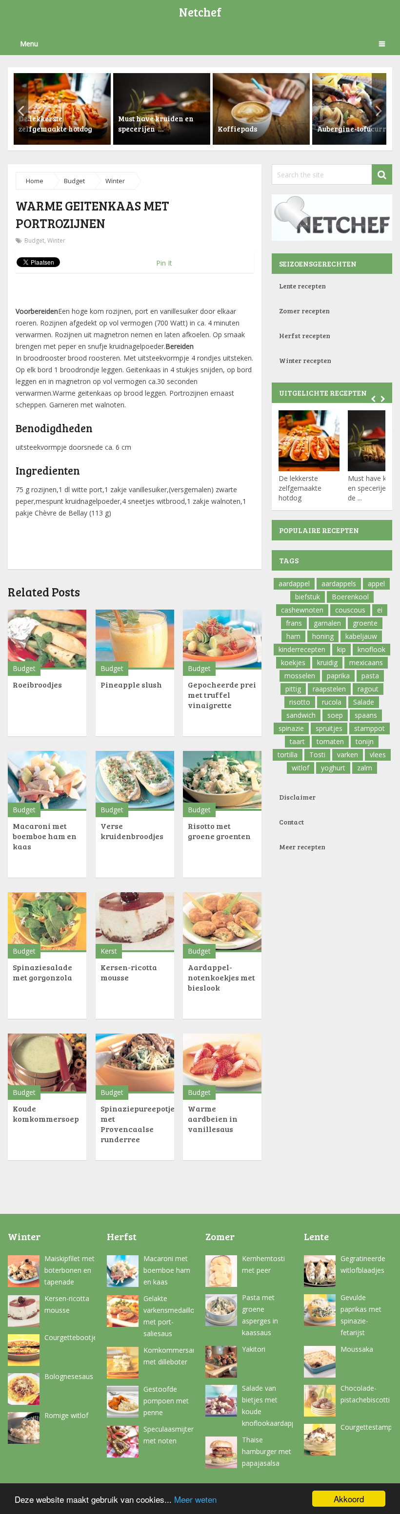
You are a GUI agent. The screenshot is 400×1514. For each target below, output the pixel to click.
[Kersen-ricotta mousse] (135, 922)
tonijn (365, 741)
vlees (378, 754)
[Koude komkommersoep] (47, 1063)
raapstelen (329, 688)
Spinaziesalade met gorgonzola (42, 972)
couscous (350, 609)
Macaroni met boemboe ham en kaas (45, 836)
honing (323, 636)
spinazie (291, 728)
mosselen (299, 675)
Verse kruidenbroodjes (131, 831)
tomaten (330, 741)
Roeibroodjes (37, 684)
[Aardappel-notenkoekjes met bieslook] (222, 922)
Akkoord (349, 1499)
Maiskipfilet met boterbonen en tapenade (69, 1270)
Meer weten (195, 1499)
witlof (300, 767)
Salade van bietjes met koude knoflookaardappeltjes (267, 1405)
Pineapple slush (131, 684)
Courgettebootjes (69, 1337)
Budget (74, 180)
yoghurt (333, 767)
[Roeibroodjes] (47, 640)
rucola (331, 702)
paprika (338, 675)
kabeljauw (361, 636)
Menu (29, 43)
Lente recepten (302, 285)
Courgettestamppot (365, 1427)
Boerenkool (350, 596)
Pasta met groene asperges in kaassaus (260, 1315)
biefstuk (307, 596)
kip (341, 649)
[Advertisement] (134, 287)
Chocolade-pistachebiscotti (365, 1393)
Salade (363, 702)
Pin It (164, 263)
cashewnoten (302, 609)
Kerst (108, 951)
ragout (368, 688)
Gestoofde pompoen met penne (166, 1400)
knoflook (371, 649)
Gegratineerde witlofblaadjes (362, 1264)
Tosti (317, 754)
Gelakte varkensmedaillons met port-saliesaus (168, 1316)
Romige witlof (66, 1415)
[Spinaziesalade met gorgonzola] (47, 922)
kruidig (327, 662)
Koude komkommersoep (46, 1113)
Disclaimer (297, 797)
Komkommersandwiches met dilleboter (168, 1355)
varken (347, 754)
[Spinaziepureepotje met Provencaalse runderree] (135, 1063)
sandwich (301, 715)
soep (335, 715)
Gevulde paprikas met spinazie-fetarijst (360, 1315)
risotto (299, 702)
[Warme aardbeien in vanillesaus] (222, 1063)
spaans (366, 715)
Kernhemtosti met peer (263, 1264)
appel (376, 583)
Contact (291, 821)
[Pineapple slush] (135, 640)
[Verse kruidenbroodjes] (135, 781)
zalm (364, 767)
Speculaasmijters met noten (168, 1434)
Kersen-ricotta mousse (66, 1304)
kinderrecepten (302, 649)
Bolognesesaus (68, 1376)
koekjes (293, 662)
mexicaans (366, 662)
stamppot (369, 728)
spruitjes (329, 728)
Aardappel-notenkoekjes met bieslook (221, 977)
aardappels (338, 583)
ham (293, 636)
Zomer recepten (304, 310)
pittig (293, 688)
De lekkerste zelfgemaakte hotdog (300, 488)
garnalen (327, 623)
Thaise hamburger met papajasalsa (266, 1451)
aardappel (294, 583)
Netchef (200, 12)
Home (34, 180)
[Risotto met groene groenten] (222, 781)
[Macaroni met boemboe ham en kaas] (47, 781)
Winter (115, 180)
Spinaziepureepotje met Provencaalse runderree (137, 1123)
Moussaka (356, 1349)
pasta (370, 675)
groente (365, 623)
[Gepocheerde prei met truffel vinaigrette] (222, 640)
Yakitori (253, 1349)
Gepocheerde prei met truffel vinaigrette (222, 694)
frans (294, 623)
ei (379, 609)
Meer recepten (302, 846)
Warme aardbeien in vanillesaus (213, 1118)
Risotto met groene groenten (219, 831)
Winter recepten (305, 360)
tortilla (288, 754)
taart (297, 741)
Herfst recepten (304, 335)
